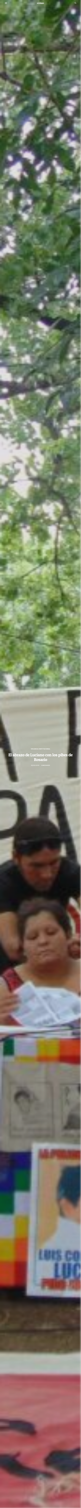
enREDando (45, 765)
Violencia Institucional (40, 749)
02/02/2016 (35, 765)
